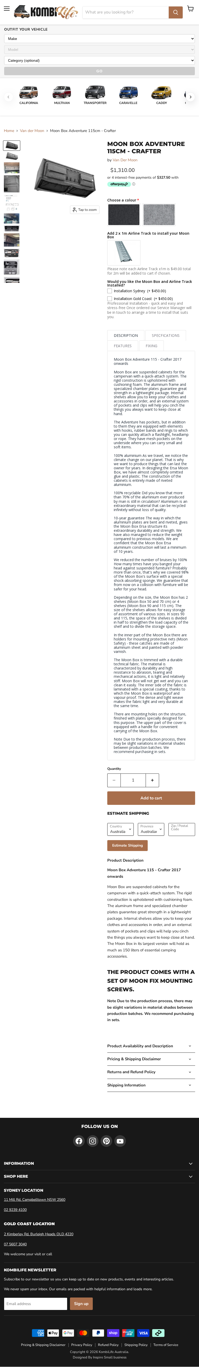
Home (9, 131)
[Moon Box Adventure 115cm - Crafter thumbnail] (11, 145)
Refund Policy (108, 1345)
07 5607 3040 (15, 1244)
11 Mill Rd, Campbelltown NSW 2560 (34, 1199)
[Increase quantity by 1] (152, 780)
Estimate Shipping (127, 845)
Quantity (114, 769)
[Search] (176, 12)
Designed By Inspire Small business (99, 1357)
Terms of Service (165, 1345)
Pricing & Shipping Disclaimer (43, 1345)
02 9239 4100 (15, 1209)
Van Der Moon (125, 160)
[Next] (190, 97)
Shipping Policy (136, 1345)
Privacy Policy (81, 1345)
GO (99, 71)
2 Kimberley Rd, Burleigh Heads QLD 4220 (38, 1234)
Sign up (81, 1304)
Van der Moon (32, 131)
